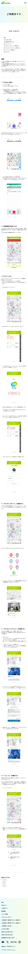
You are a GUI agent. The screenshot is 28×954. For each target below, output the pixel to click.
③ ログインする (8, 43)
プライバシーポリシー (6, 917)
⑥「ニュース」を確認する (9, 49)
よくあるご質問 (5, 929)
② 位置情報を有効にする (9, 41)
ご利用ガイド (4, 908)
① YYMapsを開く (8, 39)
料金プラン (4, 905)
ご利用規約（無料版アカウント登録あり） (11, 920)
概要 (5, 37)
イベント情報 (4, 914)
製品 (2, 902)
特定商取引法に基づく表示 (7, 937)
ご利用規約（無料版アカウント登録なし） (11, 923)
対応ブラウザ (6, 51)
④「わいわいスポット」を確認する (12, 45)
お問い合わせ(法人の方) (7, 934)
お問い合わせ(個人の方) (7, 932)
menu (25, 3)
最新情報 (3, 911)
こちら (4, 86)
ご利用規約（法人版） (6, 926)
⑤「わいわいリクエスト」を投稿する (12, 47)
